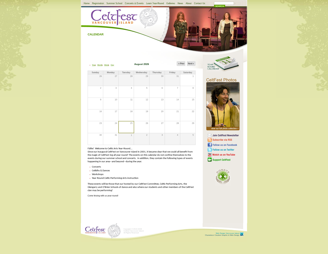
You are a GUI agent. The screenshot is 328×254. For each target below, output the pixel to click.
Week (106, 65)
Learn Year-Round (155, 3)
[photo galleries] (223, 130)
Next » (191, 63)
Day (112, 65)
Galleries (170, 3)
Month (99, 65)
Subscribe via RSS (223, 139)
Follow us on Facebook (223, 144)
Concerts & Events (134, 3)
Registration (98, 3)
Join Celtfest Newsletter (223, 135)
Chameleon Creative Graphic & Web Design (222, 234)
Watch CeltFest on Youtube (223, 154)
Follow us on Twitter (223, 149)
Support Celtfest (223, 159)
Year (94, 65)
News (180, 3)
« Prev (181, 63)
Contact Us (199, 3)
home (121, 19)
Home (87, 3)
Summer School (114, 3)
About (189, 3)
